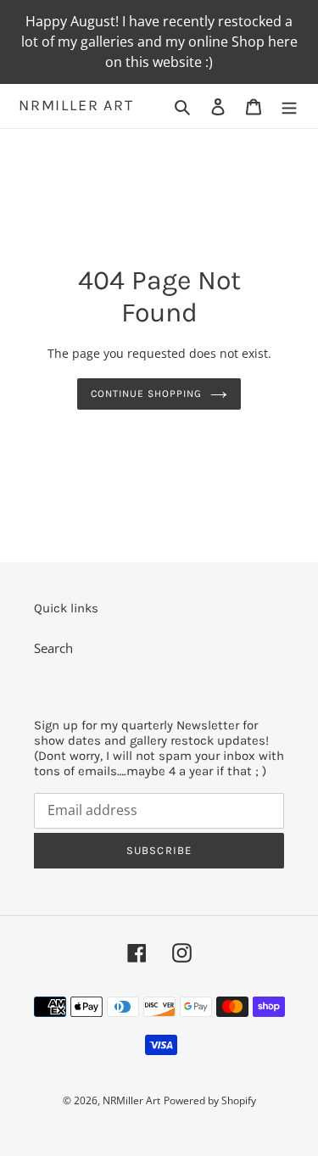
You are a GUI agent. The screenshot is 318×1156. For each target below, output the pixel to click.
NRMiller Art (76, 105)
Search (53, 647)
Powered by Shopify (210, 1100)
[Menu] (289, 105)
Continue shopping (146, 393)
